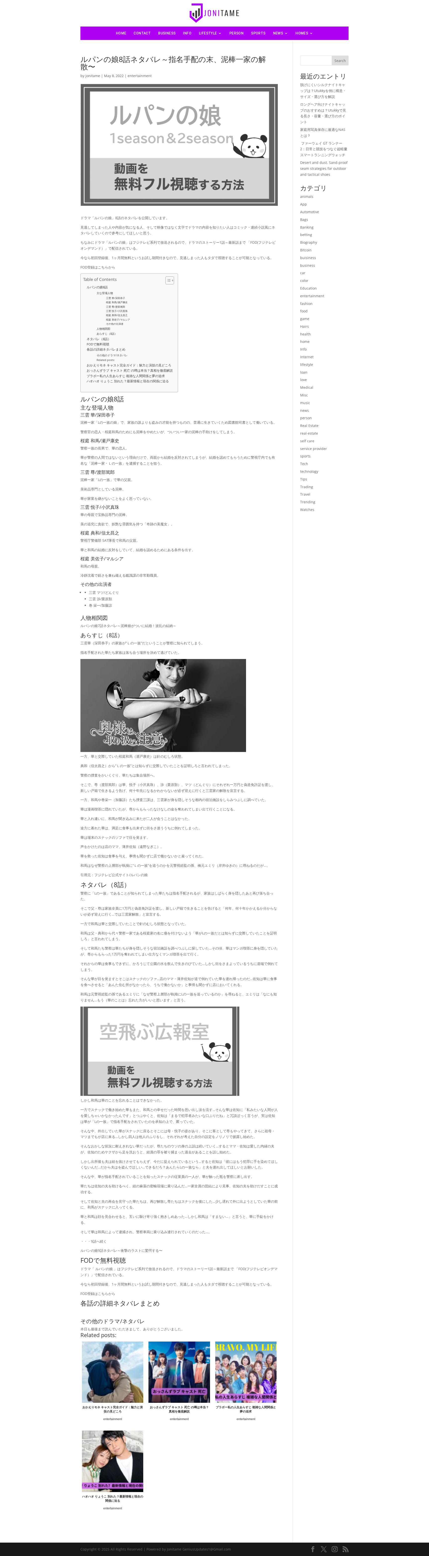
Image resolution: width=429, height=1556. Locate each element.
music (305, 402)
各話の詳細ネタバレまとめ (106, 349)
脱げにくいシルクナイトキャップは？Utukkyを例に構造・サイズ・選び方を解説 (323, 90)
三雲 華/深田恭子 (115, 298)
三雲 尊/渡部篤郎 (115, 306)
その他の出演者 (114, 324)
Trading (306, 486)
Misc (304, 395)
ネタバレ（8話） (99, 339)
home (305, 341)
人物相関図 (103, 328)
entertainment (140, 75)
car (302, 272)
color (304, 280)
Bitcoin (306, 250)
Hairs (304, 326)
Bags (304, 219)
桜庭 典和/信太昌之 (117, 315)
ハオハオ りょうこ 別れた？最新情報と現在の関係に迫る (128, 381)
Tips (303, 479)
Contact (142, 33)
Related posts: (106, 360)
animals (306, 196)
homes (301, 33)
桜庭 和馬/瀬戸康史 (117, 302)
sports (258, 33)
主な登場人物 (105, 293)
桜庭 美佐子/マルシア (118, 319)
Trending (307, 502)
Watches (307, 509)
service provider (313, 448)
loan (303, 372)
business (167, 33)
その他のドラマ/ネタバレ (112, 355)
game (304, 318)
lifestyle (208, 33)
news (278, 33)
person (236, 33)
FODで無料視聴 (98, 344)
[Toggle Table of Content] (167, 280)
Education (308, 288)
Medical (306, 387)
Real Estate (309, 425)
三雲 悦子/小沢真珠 (117, 311)
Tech (304, 463)
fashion (306, 303)
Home (121, 33)
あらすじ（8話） (107, 333)
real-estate (309, 433)
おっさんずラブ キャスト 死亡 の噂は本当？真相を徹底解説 (130, 370)
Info (187, 33)
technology (309, 471)
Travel (305, 494)
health (305, 334)
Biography (308, 242)
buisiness (308, 257)
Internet (307, 357)
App (303, 204)
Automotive (309, 211)
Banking (307, 227)
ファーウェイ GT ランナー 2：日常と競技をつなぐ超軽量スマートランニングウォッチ (323, 149)
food (304, 311)
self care (307, 441)
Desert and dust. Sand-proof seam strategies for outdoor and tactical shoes (324, 168)
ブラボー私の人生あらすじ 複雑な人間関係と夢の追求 (126, 376)
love (303, 379)
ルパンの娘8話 (97, 287)
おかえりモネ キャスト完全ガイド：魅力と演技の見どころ (129, 365)
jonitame (92, 75)
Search (340, 60)
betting (306, 234)
